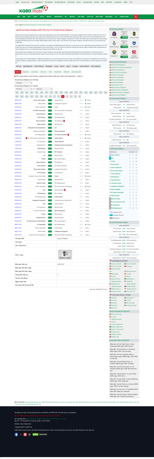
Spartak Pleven (58, 100)
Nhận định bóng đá (37, 2)
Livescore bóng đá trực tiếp (69, 402)
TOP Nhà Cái (83, 21)
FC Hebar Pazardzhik (60, 166)
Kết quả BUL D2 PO (117, 85)
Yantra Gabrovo (58, 204)
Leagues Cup (115, 332)
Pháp (35, 16)
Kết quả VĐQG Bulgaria (118, 65)
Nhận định (26, 72)
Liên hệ (36, 419)
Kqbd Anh (91, 21)
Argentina (58, 16)
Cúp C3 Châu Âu (95, 66)
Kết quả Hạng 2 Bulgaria (119, 95)
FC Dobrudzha (58, 121)
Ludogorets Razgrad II (60, 103)
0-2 (124, 145)
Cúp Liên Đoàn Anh (117, 324)
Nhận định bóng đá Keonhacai (51, 402)
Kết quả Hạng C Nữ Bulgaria (120, 90)
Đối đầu (96, 2)
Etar (55, 128)
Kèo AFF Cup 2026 (72, 21)
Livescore (24, 2)
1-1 (124, 107)
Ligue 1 (68, 66)
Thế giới (114, 298)
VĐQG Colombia (116, 334)
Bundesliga (49, 66)
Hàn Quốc (109, 16)
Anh (18, 16)
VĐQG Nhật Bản (131, 284)
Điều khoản (42, 419)
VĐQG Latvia (115, 337)
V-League (75, 66)
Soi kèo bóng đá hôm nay (101, 402)
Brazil (49, 16)
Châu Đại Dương (131, 305)
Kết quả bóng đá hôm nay (33, 402)
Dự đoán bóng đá (60, 2)
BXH (102, 2)
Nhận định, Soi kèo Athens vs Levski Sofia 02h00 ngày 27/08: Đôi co (123, 375)
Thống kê (66, 72)
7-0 (124, 128)
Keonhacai (113, 402)
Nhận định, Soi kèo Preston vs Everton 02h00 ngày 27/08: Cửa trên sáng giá (124, 385)
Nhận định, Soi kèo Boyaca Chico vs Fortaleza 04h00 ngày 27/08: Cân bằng (121, 362)
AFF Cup (18, 66)
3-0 (124, 104)
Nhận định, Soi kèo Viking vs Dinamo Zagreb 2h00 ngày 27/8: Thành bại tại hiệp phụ (123, 395)
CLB (131, 2)
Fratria (56, 107)
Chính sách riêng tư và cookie (56, 419)
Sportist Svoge (58, 114)
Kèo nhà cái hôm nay (60, 21)
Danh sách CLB (76, 72)
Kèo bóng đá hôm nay (85, 402)
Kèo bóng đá (48, 2)
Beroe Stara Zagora (60, 159)
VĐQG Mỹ (129, 281)
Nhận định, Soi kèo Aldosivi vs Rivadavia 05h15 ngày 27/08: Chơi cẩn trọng (122, 350)
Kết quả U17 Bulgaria (118, 75)
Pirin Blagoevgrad (59, 117)
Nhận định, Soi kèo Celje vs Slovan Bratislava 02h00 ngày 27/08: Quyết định (124, 380)
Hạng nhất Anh (116, 279)
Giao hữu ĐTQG (116, 291)
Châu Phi (114, 305)
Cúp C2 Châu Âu (84, 66)
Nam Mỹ (114, 303)
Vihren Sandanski (40, 107)
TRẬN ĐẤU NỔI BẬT (117, 29)
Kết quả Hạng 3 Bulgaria (119, 87)
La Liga (56, 66)
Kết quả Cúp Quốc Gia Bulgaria (121, 92)
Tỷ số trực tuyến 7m (23, 21)
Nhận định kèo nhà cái (46, 21)
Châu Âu (114, 300)
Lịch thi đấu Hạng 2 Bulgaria (119, 222)
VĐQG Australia (131, 286)
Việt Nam (81, 16)
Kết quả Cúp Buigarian (118, 70)
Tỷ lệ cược (44, 72)
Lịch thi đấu (70, 2)
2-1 (124, 134)
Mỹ (66, 16)
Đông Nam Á (130, 298)
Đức (29, 16)
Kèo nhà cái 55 (34, 21)
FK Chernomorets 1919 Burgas (63, 110)
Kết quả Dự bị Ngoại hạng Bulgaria (122, 67)
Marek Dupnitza (58, 148)
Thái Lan (90, 16)
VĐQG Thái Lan (116, 289)
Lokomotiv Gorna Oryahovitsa (37, 176)
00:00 (124, 240)
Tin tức (79, 2)
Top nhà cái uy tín (20, 404)
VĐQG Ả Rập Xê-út (117, 327)
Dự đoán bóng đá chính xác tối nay (128, 402)
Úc (116, 16)
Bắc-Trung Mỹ (131, 303)
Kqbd (17, 2)
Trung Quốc (124, 16)
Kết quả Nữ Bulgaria (117, 82)
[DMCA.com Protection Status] (40, 434)
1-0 (124, 116)
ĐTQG (125, 2)
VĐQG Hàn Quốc (116, 286)
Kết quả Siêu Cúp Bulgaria (119, 72)
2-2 (124, 113)
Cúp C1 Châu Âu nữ (117, 329)
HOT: (16, 21)
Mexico (72, 16)
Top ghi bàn (118, 2)
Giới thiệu (30, 419)
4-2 (124, 125)
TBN (23, 16)
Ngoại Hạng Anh (27, 66)
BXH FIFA (109, 2)
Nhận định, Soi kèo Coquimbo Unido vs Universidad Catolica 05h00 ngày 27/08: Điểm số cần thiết (124, 356)
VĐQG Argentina (116, 281)
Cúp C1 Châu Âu (39, 66)
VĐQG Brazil (130, 279)
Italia (42, 16)
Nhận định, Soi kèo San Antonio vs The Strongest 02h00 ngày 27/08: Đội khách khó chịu (123, 369)
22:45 (124, 234)
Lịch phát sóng (87, 2)
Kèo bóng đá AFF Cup (34, 404)
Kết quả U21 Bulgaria (118, 80)
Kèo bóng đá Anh (100, 21)
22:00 (124, 228)
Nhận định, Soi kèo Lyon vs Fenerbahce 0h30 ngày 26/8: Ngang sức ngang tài (124, 390)
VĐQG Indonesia (131, 289)
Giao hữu (114, 308)
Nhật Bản (99, 16)
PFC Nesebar (58, 193)
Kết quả (18, 72)
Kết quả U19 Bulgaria (118, 77)
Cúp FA (114, 322)
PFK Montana (58, 124)
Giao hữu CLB (131, 291)
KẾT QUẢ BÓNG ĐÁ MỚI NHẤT (120, 311)
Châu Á (129, 300)
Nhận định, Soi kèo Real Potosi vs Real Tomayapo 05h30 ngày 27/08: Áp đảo (122, 345)
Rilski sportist (58, 155)
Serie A (62, 66)
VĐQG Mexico (116, 284)
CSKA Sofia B (41, 103)
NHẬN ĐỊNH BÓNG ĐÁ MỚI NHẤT (119, 340)
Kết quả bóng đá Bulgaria (119, 62)
